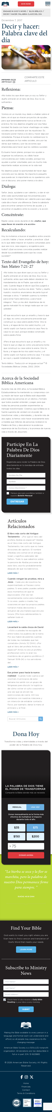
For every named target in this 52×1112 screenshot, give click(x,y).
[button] (47, 3)
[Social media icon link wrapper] (21, 1077)
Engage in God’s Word (14, 11)
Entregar (17, 502)
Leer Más (13, 573)
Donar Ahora (26, 855)
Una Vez (35, 807)
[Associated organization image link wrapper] (16, 1103)
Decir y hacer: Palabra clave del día (22, 14)
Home (26, 1083)
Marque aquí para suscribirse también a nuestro (27, 494)
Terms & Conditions (26, 1093)
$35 (16, 828)
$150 (16, 836)
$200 (35, 836)
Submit (26, 1009)
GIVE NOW (26, 4)
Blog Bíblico (35, 11)
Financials (26, 1087)
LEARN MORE (26, 949)
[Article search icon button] (40, 719)
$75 (35, 828)
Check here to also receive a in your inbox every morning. (24, 1001)
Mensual (17, 807)
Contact (26, 1090)
